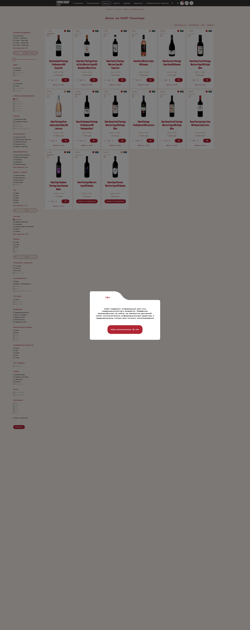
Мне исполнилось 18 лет (125, 329)
